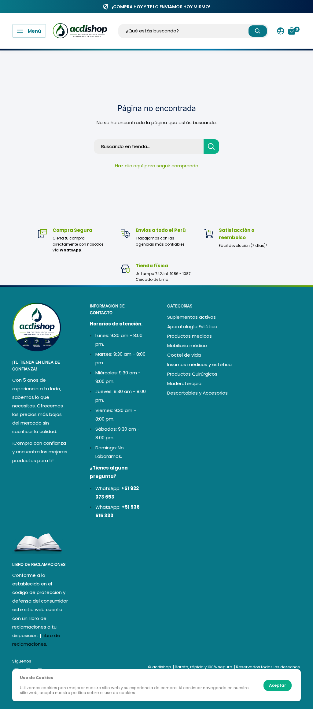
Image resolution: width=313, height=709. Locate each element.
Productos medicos (189, 336)
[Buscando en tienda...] (211, 146)
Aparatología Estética (192, 326)
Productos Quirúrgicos (192, 374)
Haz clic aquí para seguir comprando (156, 165)
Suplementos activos (191, 317)
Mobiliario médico (187, 345)
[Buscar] (258, 31)
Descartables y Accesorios (197, 393)
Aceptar (277, 685)
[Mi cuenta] (280, 31)
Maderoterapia (184, 383)
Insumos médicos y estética (199, 364)
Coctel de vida (184, 355)
